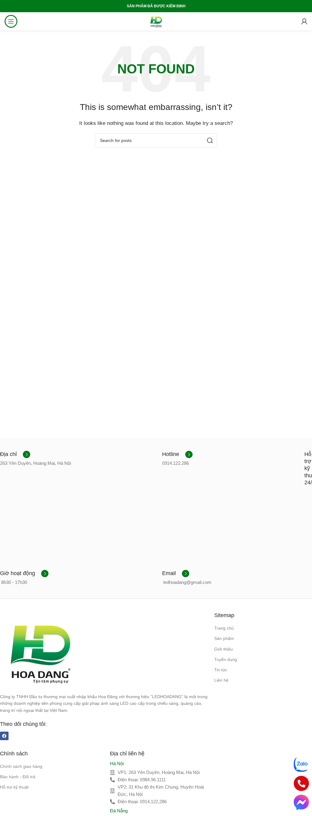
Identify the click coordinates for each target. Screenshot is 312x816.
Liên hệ (221, 680)
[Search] (210, 140)
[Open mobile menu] (11, 21)
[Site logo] (156, 20)
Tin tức (220, 669)
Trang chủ (224, 628)
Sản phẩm (224, 638)
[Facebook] (4, 736)
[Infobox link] (15, 454)
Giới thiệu (223, 649)
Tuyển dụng (225, 659)
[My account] (304, 21)
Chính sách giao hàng (21, 766)
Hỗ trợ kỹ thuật (14, 787)
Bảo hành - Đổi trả (17, 776)
